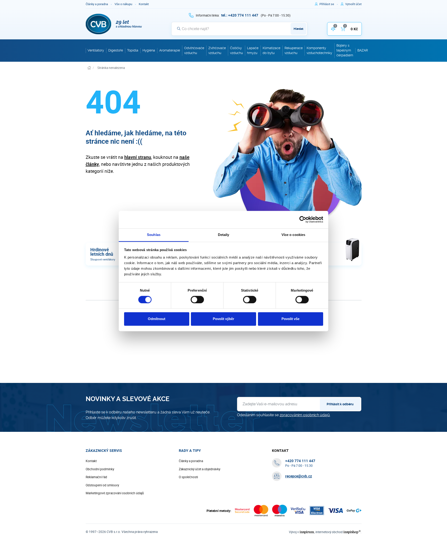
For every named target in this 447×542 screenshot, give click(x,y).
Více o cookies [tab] (293, 235)
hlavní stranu (137, 157)
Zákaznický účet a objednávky (199, 469)
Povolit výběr (223, 319)
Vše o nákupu (123, 4)
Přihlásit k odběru (340, 404)
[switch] (197, 299)
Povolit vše (290, 319)
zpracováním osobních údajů (305, 415)
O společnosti (188, 477)
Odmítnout (156, 319)
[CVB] (114, 24)
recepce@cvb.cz (298, 476)
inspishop (351, 532)
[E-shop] (89, 68)
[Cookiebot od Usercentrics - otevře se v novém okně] (302, 219)
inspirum (307, 532)
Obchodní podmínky (100, 469)
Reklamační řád (96, 477)
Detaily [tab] (223, 235)
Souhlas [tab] (153, 235)
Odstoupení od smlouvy (102, 485)
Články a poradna (97, 4)
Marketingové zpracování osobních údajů (115, 493)
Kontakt (144, 4)
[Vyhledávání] (179, 29)
